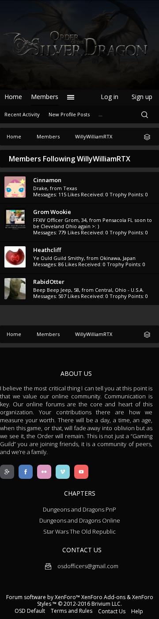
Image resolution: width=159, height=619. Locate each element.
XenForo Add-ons (103, 597)
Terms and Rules (71, 611)
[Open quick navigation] (150, 136)
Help (137, 611)
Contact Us (111, 611)
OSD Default (30, 611)
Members (44, 96)
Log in (109, 96)
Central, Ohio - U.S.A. (119, 290)
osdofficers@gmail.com (87, 566)
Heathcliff (47, 250)
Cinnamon (47, 180)
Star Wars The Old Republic (79, 531)
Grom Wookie (52, 212)
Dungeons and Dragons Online (79, 520)
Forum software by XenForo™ (43, 597)
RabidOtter (48, 282)
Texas (70, 188)
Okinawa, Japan (118, 258)
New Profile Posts (69, 114)
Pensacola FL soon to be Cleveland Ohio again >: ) (92, 223)
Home (13, 96)
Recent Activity (22, 114)
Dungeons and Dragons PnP (79, 509)
